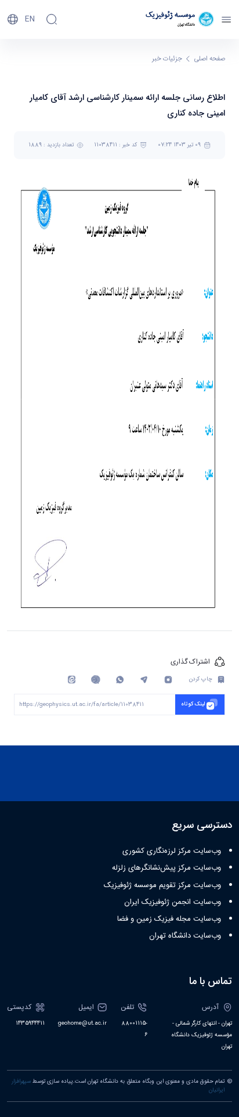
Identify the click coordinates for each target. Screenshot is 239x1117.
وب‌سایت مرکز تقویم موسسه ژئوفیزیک (162, 885)
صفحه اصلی (209, 59)
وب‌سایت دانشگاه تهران (185, 935)
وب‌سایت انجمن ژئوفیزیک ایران (172, 902)
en (30, 19)
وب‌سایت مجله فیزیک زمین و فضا (169, 919)
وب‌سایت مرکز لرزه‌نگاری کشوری (171, 851)
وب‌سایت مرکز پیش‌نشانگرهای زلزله (166, 868)
